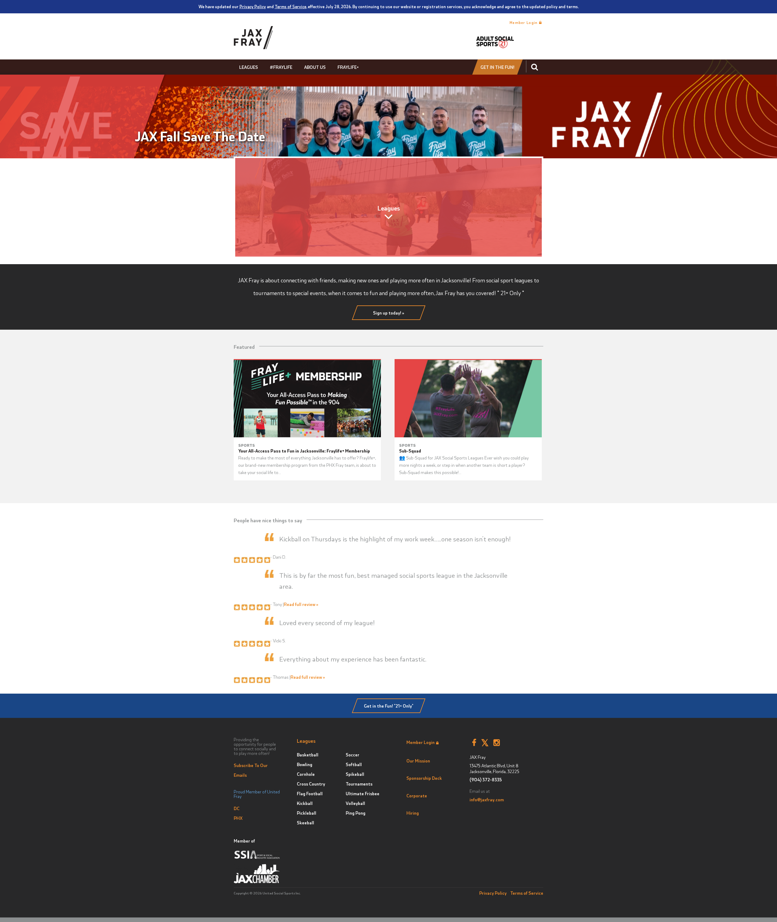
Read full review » (301, 604)
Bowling (304, 764)
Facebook (474, 743)
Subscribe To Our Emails (251, 770)
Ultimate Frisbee (362, 793)
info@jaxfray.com (487, 799)
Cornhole (306, 774)
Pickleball (306, 813)
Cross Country (311, 784)
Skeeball (305, 822)
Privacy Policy (252, 6)
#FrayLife (281, 67)
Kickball (305, 803)
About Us (315, 67)
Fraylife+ (348, 67)
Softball (354, 764)
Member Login (524, 22)
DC (236, 808)
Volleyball (355, 803)
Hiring (412, 813)
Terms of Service (290, 6)
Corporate (416, 795)
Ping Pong (355, 813)
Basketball (307, 755)
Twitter (485, 743)
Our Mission (418, 761)
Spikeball (355, 774)
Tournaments (359, 784)
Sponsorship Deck (424, 778)
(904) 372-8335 (486, 779)
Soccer (352, 755)
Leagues (248, 67)
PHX (238, 818)
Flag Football (310, 793)
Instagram (496, 743)
